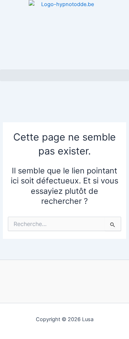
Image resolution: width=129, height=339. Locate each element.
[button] (64, 75)
